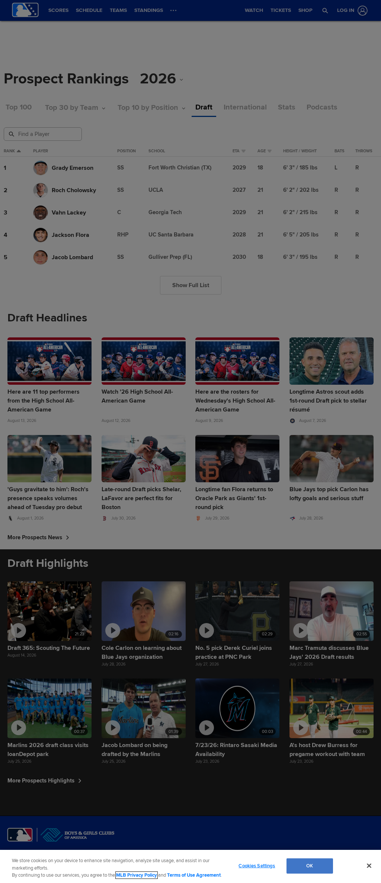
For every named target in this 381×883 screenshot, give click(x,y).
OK (309, 865)
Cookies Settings (256, 865)
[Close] (369, 865)
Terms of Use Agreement (194, 875)
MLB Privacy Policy (136, 875)
